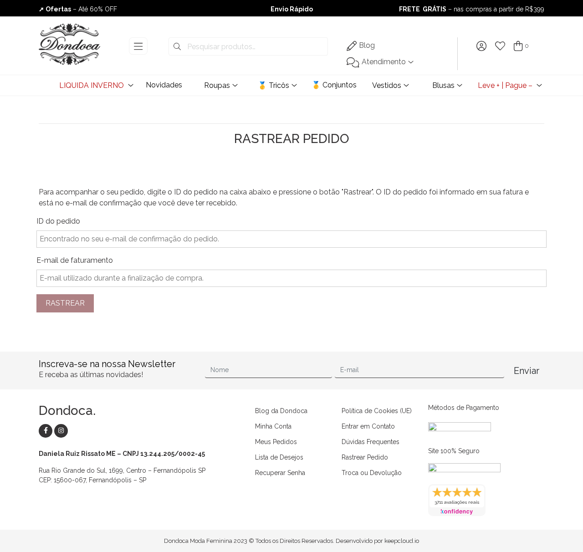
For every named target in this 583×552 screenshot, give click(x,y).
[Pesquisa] (177, 47)
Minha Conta (273, 426)
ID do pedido (58, 221)
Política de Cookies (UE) (377, 410)
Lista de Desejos (279, 457)
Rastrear (65, 303)
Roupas (217, 85)
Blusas (443, 85)
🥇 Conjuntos (334, 85)
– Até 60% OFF (291, 11)
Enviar (526, 370)
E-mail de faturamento (74, 260)
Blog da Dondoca (281, 410)
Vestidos (386, 85)
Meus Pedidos (276, 441)
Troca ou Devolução (372, 472)
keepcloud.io (401, 540)
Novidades (164, 85)
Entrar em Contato (368, 426)
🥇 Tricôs (273, 85)
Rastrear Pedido (365, 457)
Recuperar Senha (280, 472)
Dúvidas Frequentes (370, 441)
